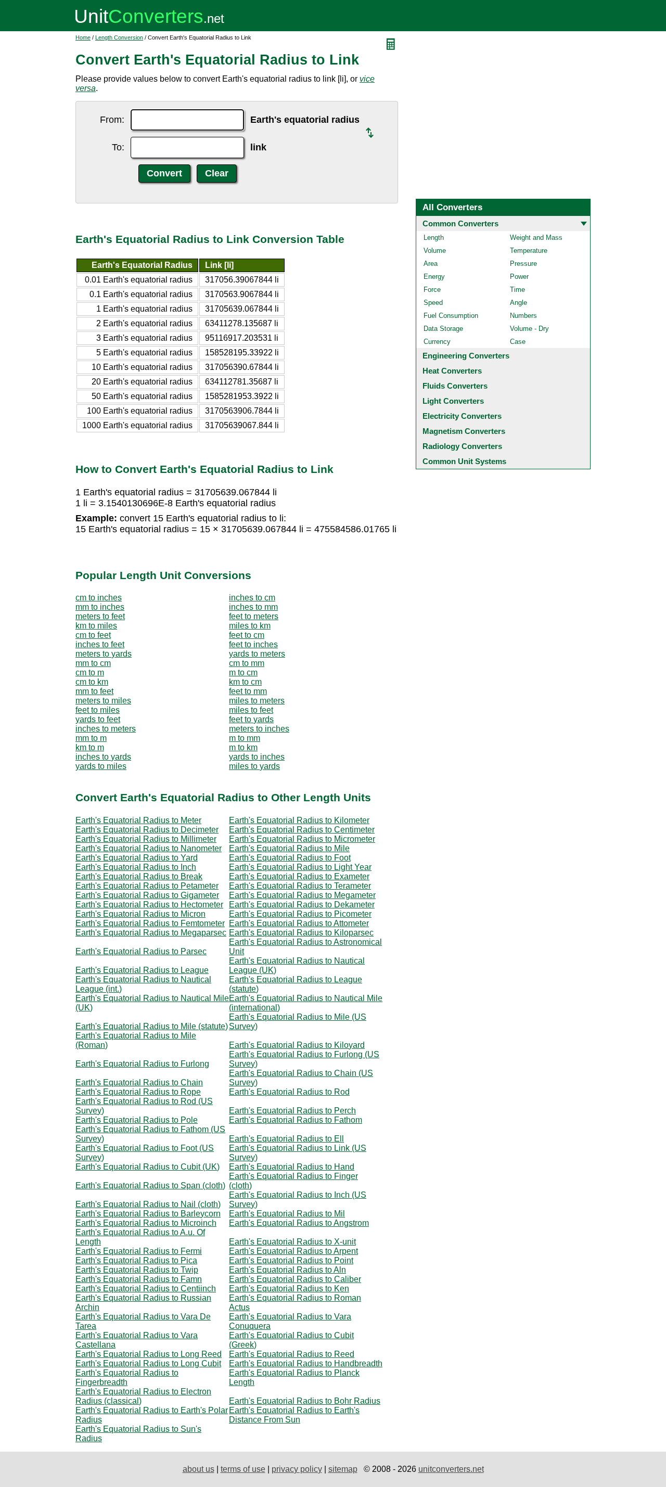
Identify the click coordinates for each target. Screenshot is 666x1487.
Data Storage (443, 328)
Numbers (523, 315)
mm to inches (99, 607)
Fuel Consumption (451, 315)
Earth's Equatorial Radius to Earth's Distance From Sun (294, 1415)
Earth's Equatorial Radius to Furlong (142, 1063)
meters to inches (259, 728)
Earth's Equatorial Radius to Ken (289, 1288)
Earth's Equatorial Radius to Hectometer (149, 904)
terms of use (243, 1469)
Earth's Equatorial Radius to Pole (136, 1120)
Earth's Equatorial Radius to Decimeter (147, 829)
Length (434, 237)
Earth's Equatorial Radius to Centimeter (302, 829)
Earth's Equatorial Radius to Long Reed (148, 1354)
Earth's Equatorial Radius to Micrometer (302, 839)
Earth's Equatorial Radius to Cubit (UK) (147, 1166)
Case (518, 341)
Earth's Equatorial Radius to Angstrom (299, 1223)
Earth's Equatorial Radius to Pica (136, 1260)
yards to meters (257, 653)
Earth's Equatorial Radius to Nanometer (148, 848)
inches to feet (99, 644)
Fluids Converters (455, 385)
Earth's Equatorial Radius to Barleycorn (148, 1213)
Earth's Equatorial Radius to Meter (138, 820)
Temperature (528, 250)
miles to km (250, 625)
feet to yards (251, 719)
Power (519, 276)
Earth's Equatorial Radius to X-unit (292, 1241)
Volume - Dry (529, 328)
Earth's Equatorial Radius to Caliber (295, 1279)
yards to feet (97, 719)
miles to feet (251, 710)
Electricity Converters (462, 416)
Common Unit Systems (464, 461)
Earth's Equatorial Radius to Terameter (300, 885)
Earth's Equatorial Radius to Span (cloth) (150, 1185)
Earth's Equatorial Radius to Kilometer (299, 820)
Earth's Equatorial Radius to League (142, 970)
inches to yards (103, 756)
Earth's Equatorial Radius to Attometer (299, 923)
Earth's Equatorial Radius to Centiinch (145, 1288)
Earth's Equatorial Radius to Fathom (295, 1120)
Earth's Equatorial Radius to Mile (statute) (151, 1026)
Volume (435, 250)
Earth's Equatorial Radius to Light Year (300, 867)
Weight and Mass (536, 237)
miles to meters (257, 700)
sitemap (342, 1469)
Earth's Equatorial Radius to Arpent (293, 1251)
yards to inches (257, 756)
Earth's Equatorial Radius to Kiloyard (297, 1045)
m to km (243, 747)
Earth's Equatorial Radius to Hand (291, 1166)
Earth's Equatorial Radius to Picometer (300, 913)
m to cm (243, 672)
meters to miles (103, 700)
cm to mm (246, 663)
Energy (434, 276)
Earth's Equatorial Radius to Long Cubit (148, 1363)
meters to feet (100, 616)
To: (118, 147)
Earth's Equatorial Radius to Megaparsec (150, 932)
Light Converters (453, 400)
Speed (433, 302)
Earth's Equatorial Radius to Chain (139, 1082)
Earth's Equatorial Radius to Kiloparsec (301, 932)
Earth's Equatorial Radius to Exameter (299, 876)
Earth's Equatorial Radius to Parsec (141, 951)
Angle (518, 302)
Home (83, 37)
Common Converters (460, 223)
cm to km (91, 681)
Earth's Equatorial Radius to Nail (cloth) (148, 1204)
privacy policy (297, 1469)
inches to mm (253, 607)
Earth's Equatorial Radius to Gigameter (147, 895)
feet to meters (253, 616)
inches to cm (252, 597)
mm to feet (94, 691)
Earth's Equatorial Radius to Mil (287, 1213)
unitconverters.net (451, 1469)
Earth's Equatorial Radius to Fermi (138, 1251)
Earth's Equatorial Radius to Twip (136, 1269)
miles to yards (254, 766)
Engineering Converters (465, 355)
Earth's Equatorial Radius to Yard (136, 857)
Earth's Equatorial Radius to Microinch (145, 1223)
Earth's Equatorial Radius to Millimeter (145, 839)
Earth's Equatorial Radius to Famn (138, 1279)
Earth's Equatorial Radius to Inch (135, 867)
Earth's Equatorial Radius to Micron (140, 913)
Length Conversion (119, 37)
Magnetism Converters (463, 431)
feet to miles (97, 710)
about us (198, 1469)
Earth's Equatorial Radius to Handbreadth (305, 1363)
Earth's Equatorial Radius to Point (291, 1260)
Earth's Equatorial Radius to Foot (290, 857)
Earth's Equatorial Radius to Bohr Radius (304, 1400)
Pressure (523, 263)
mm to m (91, 738)
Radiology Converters (462, 446)
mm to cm (93, 663)
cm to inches (98, 597)
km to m (89, 747)
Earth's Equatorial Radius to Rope (138, 1091)
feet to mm (248, 691)
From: (112, 119)
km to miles (96, 625)
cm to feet (93, 635)
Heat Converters (452, 370)
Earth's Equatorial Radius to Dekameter (302, 904)
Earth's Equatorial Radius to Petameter (147, 885)
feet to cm (246, 635)
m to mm (244, 738)
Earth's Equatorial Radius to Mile (289, 848)
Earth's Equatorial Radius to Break (138, 876)
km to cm (245, 681)
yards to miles (100, 766)
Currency (437, 341)
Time (517, 289)
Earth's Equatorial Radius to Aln (287, 1269)
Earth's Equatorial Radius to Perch (292, 1110)
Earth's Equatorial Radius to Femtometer (150, 923)
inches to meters (105, 728)
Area (431, 263)
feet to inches (253, 644)
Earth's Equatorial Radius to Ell (286, 1138)
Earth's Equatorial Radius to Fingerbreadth (126, 1377)
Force (432, 289)
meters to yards (103, 653)
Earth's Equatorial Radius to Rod (289, 1091)
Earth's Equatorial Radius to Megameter (302, 895)
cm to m (89, 672)
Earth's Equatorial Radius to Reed (291, 1354)
